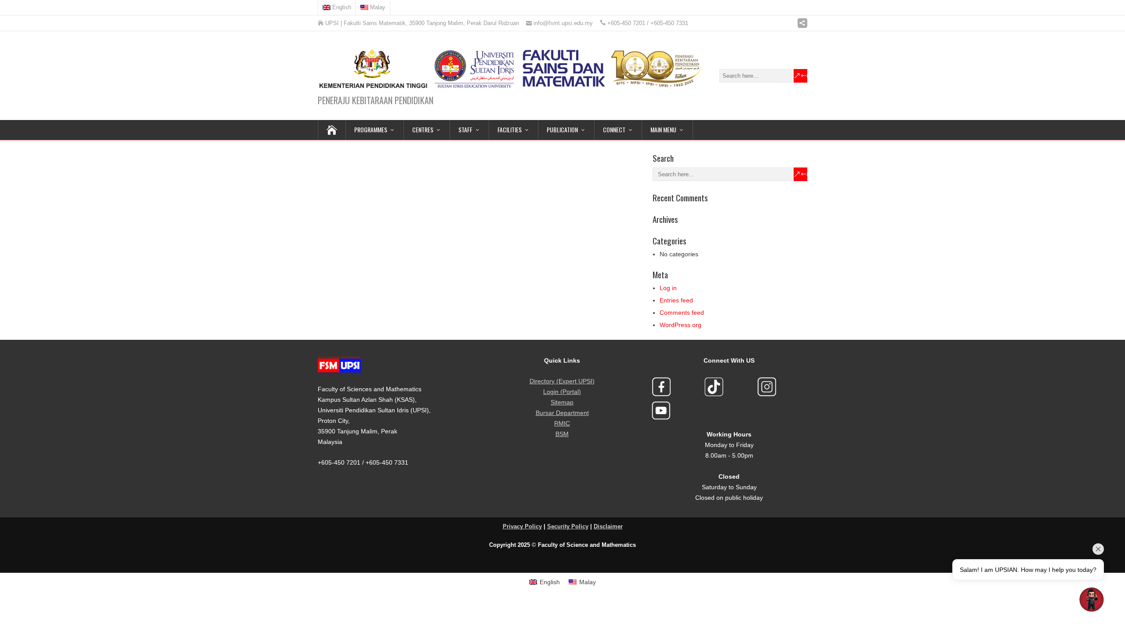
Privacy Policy (522, 527)
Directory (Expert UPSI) (562, 381)
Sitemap (562, 402)
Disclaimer (608, 527)
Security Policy (567, 527)
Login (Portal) (562, 391)
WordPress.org (680, 324)
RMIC (562, 423)
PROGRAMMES (370, 129)
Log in (668, 287)
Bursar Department (562, 412)
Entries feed (676, 300)
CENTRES (422, 129)
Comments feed (682, 312)
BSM (562, 433)
